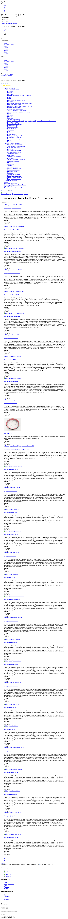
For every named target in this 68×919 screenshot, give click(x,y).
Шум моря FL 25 (8, 433)
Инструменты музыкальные (12, 143)
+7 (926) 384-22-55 (8, 74)
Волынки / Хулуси (12, 122)
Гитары (9, 140)
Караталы (10, 101)
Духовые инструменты (13, 174)
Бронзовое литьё (8, 186)
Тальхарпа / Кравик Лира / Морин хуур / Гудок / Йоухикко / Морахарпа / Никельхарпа (31, 121)
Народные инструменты (14, 179)
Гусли (9, 113)
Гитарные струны (12, 171)
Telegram (8, 874)
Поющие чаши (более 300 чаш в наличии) (19, 95)
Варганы (9, 92)
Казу (8, 131)
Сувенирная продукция (14, 150)
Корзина (6, 899)
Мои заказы (7, 898)
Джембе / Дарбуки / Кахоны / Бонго (17, 110)
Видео (6, 50)
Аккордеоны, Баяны (13, 161)
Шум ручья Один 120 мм (10, 556)
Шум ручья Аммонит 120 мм (11, 469)
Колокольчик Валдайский (14, 137)
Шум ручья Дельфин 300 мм (11, 816)
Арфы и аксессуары (12, 153)
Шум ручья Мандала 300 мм (11, 837)
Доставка (6, 47)
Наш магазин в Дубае (8, 190)
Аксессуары (10, 164)
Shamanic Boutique (6, 194)
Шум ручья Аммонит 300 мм (11, 772)
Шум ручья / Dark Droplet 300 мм (12, 294)
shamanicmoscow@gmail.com (9, 911)
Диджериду (10, 130)
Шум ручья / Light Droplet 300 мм (12, 229)
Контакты (7, 49)
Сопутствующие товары (14, 138)
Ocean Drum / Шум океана (10, 403)
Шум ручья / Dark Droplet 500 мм (12, 316)
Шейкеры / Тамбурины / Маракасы (17, 135)
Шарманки (10, 115)
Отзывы (6, 53)
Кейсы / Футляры (12, 134)
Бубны (9, 97)
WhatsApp (8, 876)
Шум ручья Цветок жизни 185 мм (12, 751)
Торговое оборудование (14, 156)
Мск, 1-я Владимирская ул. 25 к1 (12, 78)
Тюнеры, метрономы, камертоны (16, 159)
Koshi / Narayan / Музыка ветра (16, 100)
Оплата (6, 46)
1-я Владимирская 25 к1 (7, 916)
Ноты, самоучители (12, 167)
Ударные (9, 165)
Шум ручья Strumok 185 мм (11, 359)
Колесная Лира (11, 128)
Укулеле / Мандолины (13, 119)
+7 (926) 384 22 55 (4, 907)
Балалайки (10, 116)
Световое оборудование (14, 152)
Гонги (9, 98)
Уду (8, 133)
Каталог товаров (6, 85)
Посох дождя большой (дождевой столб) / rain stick (16, 449)
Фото (5, 52)
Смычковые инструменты (14, 177)
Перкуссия (10, 173)
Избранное (7, 900)
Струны (9, 141)
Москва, (3, 914)
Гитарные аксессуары (13, 170)
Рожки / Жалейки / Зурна (14, 124)
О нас (5, 43)
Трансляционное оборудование (16, 146)
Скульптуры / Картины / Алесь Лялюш (15, 185)
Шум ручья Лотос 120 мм (10, 491)
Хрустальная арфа (12, 127)
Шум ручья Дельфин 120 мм (11, 512)
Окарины (10, 94)
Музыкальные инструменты (12, 89)
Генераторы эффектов (13, 147)
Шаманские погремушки (14, 107)
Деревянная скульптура (10, 180)
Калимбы (10, 91)
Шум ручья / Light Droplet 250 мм (12, 208)
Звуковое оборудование (14, 168)
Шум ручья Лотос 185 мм (10, 642)
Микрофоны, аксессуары (14, 176)
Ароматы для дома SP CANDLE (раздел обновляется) (19, 188)
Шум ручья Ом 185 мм (9, 729)
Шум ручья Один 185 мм (10, 707)
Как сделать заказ (9, 44)
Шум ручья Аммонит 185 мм (11, 621)
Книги (6, 182)
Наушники (10, 149)
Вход (5, 29)
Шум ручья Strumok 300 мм (11, 381)
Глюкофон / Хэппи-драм (14, 104)
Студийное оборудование (14, 144)
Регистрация (7, 30)
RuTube (7, 873)
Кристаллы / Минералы (10, 183)
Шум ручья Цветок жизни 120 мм (12, 599)
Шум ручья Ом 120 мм (9, 577)
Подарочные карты (9, 88)
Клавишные (10, 158)
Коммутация (10, 155)
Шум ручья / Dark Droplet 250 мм (12, 273)
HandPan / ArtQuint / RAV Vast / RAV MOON (19, 106)
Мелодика (10, 118)
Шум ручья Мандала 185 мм (11, 686)
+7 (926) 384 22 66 (4, 908)
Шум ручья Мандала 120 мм (11, 534)
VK (6, 871)
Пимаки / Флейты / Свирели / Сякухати (18, 112)
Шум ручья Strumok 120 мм (11, 338)
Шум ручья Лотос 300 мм (10, 794)
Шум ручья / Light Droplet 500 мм (12, 251)
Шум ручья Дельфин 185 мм (11, 664)
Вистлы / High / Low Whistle (15, 109)
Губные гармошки (12, 125)
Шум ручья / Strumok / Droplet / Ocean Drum (19, 103)
